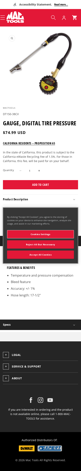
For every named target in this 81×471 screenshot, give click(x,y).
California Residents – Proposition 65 (29, 143)
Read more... (61, 4)
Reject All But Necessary (40, 244)
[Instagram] (40, 400)
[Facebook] (31, 400)
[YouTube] (50, 400)
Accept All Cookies (40, 254)
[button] (53, 17)
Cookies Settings (40, 234)
